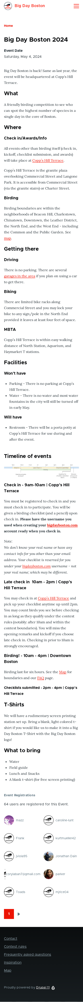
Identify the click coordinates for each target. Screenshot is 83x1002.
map (7, 238)
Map (62, 672)
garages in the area (19, 276)
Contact (10, 938)
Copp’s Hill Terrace (48, 160)
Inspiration (12, 962)
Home (8, 25)
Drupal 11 (43, 987)
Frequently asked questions (27, 954)
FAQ (40, 678)
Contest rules (15, 946)
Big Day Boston (30, 6)
